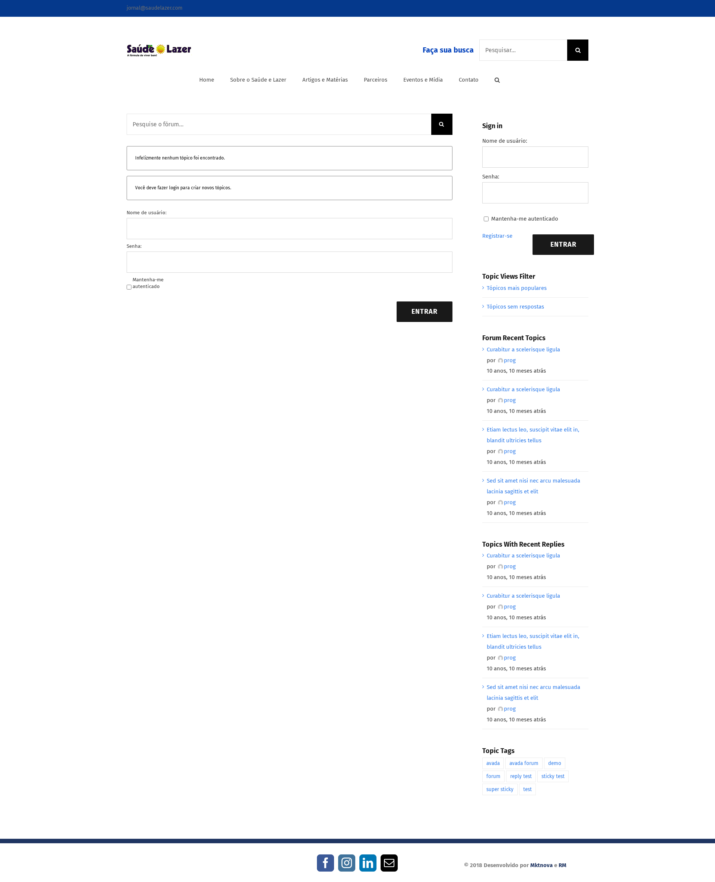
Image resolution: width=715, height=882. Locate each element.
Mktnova (541, 865)
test (527, 789)
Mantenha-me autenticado (148, 283)
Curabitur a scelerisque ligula (523, 349)
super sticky (500, 789)
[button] (497, 79)
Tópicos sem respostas (515, 306)
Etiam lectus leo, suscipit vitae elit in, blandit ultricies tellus (533, 435)
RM (562, 865)
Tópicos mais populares (517, 288)
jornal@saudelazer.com (154, 8)
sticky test (553, 776)
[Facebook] (325, 863)
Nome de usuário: (146, 212)
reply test (521, 776)
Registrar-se (497, 236)
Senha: (134, 246)
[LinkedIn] (367, 863)
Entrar (424, 311)
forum (493, 776)
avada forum (523, 763)
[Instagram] (346, 863)
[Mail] (389, 863)
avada (493, 763)
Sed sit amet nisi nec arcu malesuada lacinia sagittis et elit (533, 486)
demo (554, 763)
